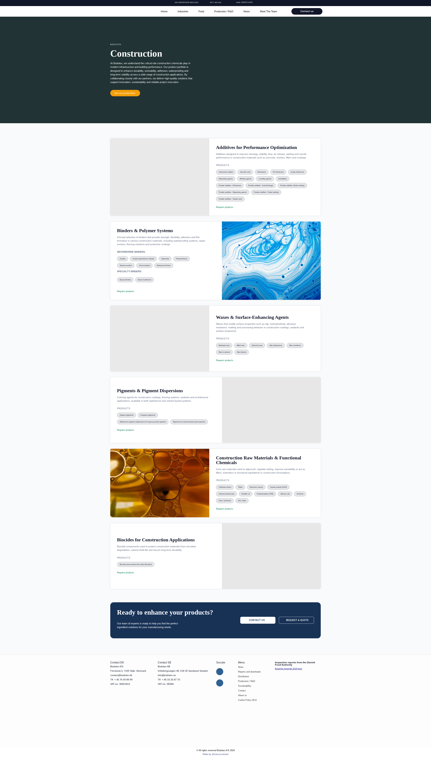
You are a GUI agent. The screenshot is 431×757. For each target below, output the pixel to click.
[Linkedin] (219, 671)
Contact (242, 690)
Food (201, 11)
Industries (183, 11)
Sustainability (244, 686)
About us (242, 695)
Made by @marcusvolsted (215, 754)
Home (164, 11)
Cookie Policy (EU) (247, 700)
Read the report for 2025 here (288, 669)
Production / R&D (223, 11)
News (246, 11)
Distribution (243, 676)
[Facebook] (219, 682)
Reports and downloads (249, 671)
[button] (226, 172)
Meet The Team (268, 11)
